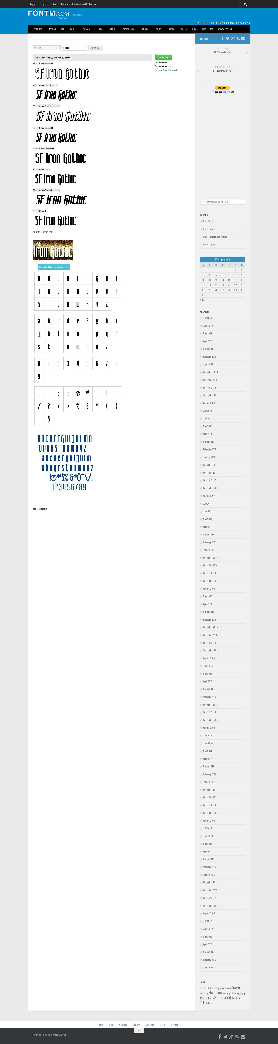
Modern (235, 993)
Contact (123, 1025)
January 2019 (209, 364)
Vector (184, 29)
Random (52, 29)
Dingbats (85, 29)
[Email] (243, 39)
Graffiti (235, 987)
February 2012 (209, 959)
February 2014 (209, 774)
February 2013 (209, 867)
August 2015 (209, 658)
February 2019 (209, 356)
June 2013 (208, 836)
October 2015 (209, 642)
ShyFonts (57, 57)
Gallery (136, 1025)
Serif (234, 998)
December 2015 (210, 627)
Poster (204, 998)
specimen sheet (61, 267)
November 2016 (210, 565)
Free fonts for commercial (215, 236)
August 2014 (209, 727)
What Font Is (209, 244)
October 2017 (209, 480)
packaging (241, 993)
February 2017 (209, 542)
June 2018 (208, 418)
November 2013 (210, 797)
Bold (209, 988)
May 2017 (207, 519)
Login (32, 4)
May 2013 (207, 843)
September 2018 (211, 395)
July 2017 (207, 503)
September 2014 (211, 720)
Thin (202, 1002)
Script (158, 29)
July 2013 (207, 828)
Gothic (112, 29)
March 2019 (208, 349)
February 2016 (209, 619)
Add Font (149, 1025)
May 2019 (207, 333)
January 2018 (209, 457)
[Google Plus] (233, 39)
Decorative (228, 988)
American (203, 988)
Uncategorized (225, 29)
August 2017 (209, 495)
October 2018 (209, 387)
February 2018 (209, 449)
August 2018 (209, 403)
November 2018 (210, 379)
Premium (37, 29)
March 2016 (208, 611)
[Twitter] (228, 39)
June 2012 (208, 928)
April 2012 (208, 944)
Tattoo (239, 998)
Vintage (209, 1003)
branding (215, 988)
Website (68, 57)
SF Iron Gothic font (43, 57)
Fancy (99, 29)
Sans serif (173, 70)
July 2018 (207, 410)
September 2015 (211, 650)
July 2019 (207, 318)
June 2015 (208, 666)
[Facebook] (223, 39)
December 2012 (210, 882)
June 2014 (208, 743)
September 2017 (210, 488)
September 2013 (211, 812)
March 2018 (208, 441)
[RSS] (238, 39)
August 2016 (209, 588)
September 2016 (211, 580)
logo (229, 993)
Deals (195, 29)
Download (163, 57)
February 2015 (209, 696)
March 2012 (208, 952)
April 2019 (208, 341)
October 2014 (209, 712)
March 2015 (208, 689)
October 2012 (209, 898)
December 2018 (210, 372)
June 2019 (208, 325)
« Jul (202, 299)
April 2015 (208, 681)
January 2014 (209, 782)
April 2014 (208, 758)
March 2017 (208, 534)
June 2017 (208, 511)
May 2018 (207, 426)
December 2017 (210, 465)
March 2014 (208, 766)
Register (44, 4)
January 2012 (209, 967)
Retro (211, 998)
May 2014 (207, 751)
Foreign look (128, 29)
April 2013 (208, 851)
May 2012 (207, 936)
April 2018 (208, 434)
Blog (111, 1025)
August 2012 (209, 913)
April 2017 (207, 526)
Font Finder (207, 29)
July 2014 (207, 735)
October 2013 (209, 805)
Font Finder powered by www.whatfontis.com (75, 4)
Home (100, 1025)
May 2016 (207, 596)
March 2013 (208, 859)
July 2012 (207, 921)
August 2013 (209, 820)
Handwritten (204, 993)
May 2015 (207, 673)
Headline (215, 992)
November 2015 (210, 635)
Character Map (45, 267)
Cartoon (221, 988)
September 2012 (211, 905)
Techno (170, 29)
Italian (224, 993)
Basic (71, 29)
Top (62, 29)
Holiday (144, 29)
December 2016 (210, 557)
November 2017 (210, 472)
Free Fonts (208, 229)
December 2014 (210, 704)
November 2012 (210, 890)
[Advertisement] (222, 142)
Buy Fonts (176, 1025)
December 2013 (210, 789)
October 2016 (209, 573)
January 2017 (209, 550)
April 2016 (208, 604)
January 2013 (209, 874)
